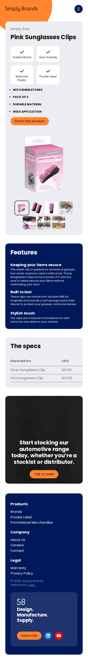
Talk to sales (44, 474)
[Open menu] (78, 9)
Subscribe (29, 635)
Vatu (31, 585)
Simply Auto (19, 29)
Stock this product (30, 121)
